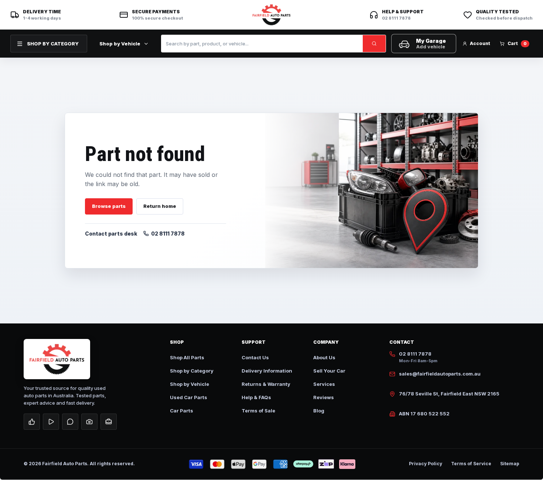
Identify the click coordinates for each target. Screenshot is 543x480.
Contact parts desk (111, 233)
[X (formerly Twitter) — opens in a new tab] (70, 422)
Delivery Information (267, 371)
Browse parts (109, 206)
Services (324, 384)
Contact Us (255, 357)
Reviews (323, 397)
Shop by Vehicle (119, 44)
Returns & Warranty (266, 384)
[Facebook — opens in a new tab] (32, 422)
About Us (324, 357)
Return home (159, 206)
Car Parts (181, 411)
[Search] (374, 43)
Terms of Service (471, 463)
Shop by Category (192, 371)
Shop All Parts (187, 357)
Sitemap (509, 463)
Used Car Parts (188, 397)
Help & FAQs (256, 397)
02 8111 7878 (168, 233)
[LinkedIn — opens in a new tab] (108, 422)
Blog (318, 411)
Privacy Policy (425, 463)
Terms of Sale (258, 411)
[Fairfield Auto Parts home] (271, 15)
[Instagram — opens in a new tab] (89, 422)
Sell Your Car (329, 371)
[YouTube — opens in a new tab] (51, 422)
